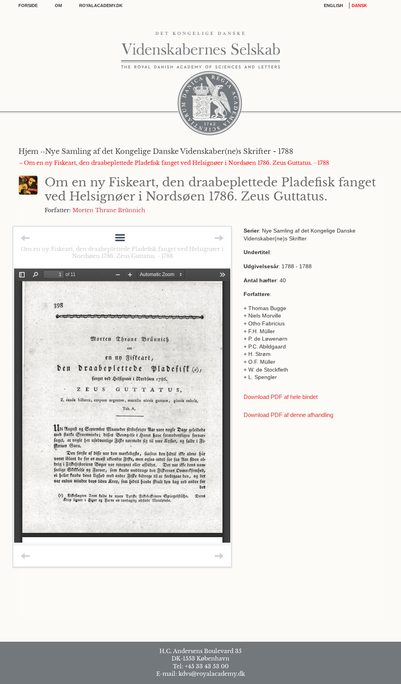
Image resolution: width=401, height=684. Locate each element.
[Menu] (120, 238)
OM (58, 5)
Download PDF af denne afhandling (288, 414)
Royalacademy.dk (101, 5)
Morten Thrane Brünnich (108, 210)
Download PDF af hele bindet (281, 396)
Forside (28, 5)
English (333, 5)
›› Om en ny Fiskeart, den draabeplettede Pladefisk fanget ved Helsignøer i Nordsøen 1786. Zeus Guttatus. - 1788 (174, 162)
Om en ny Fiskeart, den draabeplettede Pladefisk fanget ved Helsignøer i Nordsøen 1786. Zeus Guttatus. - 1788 (122, 252)
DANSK (359, 5)
